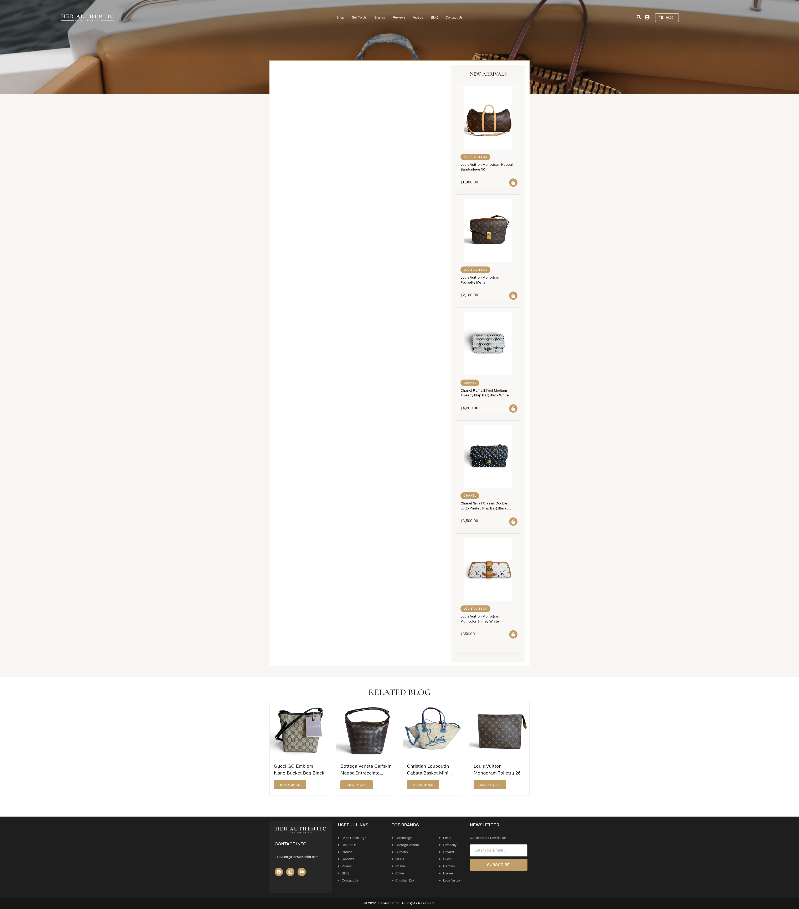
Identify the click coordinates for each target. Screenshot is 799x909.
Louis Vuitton (475, 156)
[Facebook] (279, 872)
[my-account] (647, 17)
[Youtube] (302, 872)
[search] (639, 17)
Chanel (470, 382)
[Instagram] (290, 872)
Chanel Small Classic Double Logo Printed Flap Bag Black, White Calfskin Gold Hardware (485, 508)
